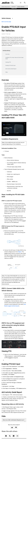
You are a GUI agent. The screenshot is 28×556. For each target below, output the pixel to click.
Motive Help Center (6, 6)
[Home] (8, 3)
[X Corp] (9, 435)
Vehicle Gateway (20, 6)
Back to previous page (6, 21)
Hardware (14, 6)
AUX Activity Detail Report (10, 68)
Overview (7, 54)
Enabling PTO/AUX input (10, 65)
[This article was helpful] (12, 427)
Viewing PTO (8, 62)
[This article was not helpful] (16, 427)
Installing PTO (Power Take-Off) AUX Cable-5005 (14, 58)
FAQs (6, 72)
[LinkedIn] (13, 435)
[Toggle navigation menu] (20, 3)
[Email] (17, 435)
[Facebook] (6, 435)
